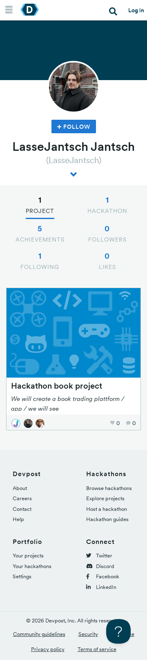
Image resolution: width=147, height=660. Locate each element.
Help (18, 519)
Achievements (40, 233)
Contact (22, 509)
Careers (22, 498)
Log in (136, 10)
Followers (107, 233)
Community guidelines (39, 634)
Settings (22, 576)
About (20, 488)
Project (40, 205)
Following (39, 261)
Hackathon (107, 205)
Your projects (28, 555)
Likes (107, 261)
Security (88, 634)
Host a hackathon (106, 509)
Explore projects (105, 498)
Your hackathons (32, 566)
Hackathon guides (107, 519)
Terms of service (97, 649)
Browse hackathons (109, 488)
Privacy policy (48, 649)
